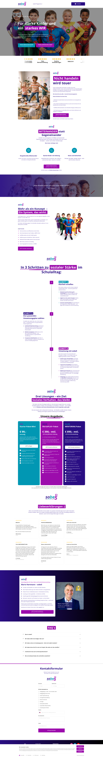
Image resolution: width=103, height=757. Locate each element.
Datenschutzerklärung (80, 755)
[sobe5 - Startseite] (22, 4)
